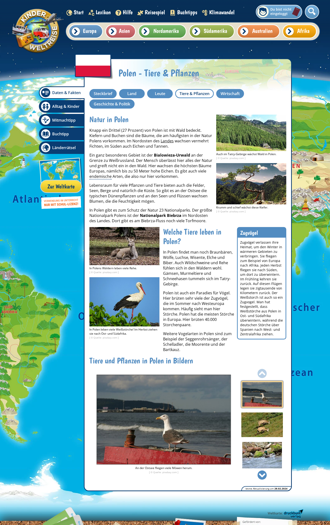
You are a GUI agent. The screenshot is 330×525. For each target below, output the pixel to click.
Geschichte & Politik (112, 104)
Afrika (303, 30)
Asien (124, 30)
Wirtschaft (230, 93)
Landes (167, 141)
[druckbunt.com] (285, 514)
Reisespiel (155, 12)
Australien (262, 30)
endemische (100, 176)
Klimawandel (222, 12)
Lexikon (103, 12)
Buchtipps (187, 12)
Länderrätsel (64, 147)
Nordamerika (166, 30)
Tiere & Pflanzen (194, 93)
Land (131, 93)
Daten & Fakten (66, 92)
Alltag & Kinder (65, 106)
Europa (89, 30)
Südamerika (215, 30)
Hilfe (128, 12)
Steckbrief (103, 93)
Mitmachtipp (64, 120)
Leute (160, 93)
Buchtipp (60, 134)
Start (79, 12)
